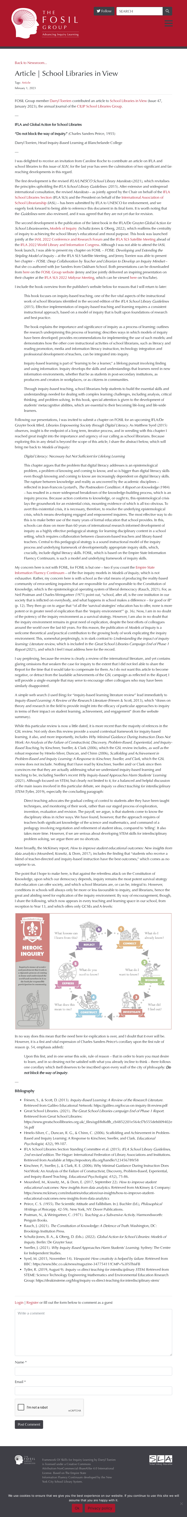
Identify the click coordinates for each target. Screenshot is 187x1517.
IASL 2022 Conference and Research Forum (68, 239)
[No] (181, 1503)
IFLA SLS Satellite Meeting (136, 239)
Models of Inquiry (63, 228)
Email (20, 1382)
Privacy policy (100, 1508)
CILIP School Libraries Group (99, 106)
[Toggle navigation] (169, 23)
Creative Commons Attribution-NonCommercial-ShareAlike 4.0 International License (78, 1468)
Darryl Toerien (60, 101)
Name (21, 1362)
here (26, 272)
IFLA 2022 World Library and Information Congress (60, 245)
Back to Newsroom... (31, 63)
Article (26, 82)
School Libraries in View (128, 101)
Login (19, 1302)
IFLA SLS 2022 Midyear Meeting (69, 277)
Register (32, 1302)
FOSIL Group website (57, 272)
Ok (77, 1508)
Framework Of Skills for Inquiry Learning (67, 1459)
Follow (106, 11)
